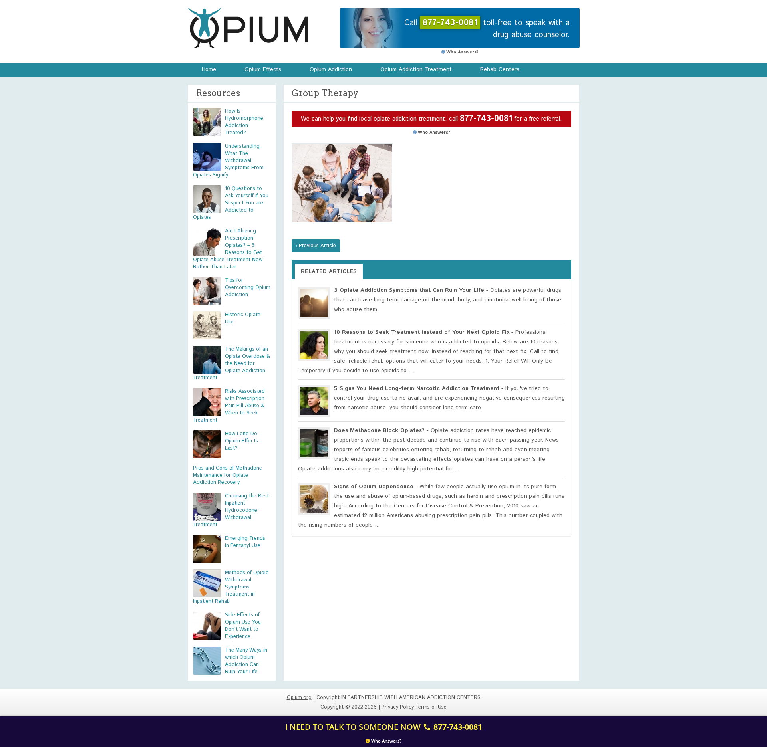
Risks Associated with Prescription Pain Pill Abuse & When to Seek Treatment (229, 406)
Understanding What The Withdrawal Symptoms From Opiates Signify (228, 161)
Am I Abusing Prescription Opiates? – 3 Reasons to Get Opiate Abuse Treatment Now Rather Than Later (227, 249)
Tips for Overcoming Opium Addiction (247, 288)
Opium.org (248, 28)
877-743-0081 (486, 119)
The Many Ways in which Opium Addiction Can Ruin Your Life (246, 661)
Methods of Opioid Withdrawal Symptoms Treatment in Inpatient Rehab (231, 587)
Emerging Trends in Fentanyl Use (245, 542)
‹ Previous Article (316, 246)
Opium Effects (262, 69)
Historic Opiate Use (242, 318)
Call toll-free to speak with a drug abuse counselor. (487, 29)
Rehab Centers (499, 69)
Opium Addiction (331, 69)
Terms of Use (431, 707)
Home (209, 69)
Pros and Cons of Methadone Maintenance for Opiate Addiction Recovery (227, 475)
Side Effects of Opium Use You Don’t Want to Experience (243, 625)
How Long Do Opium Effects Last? (241, 441)
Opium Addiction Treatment (416, 69)
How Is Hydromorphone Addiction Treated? (244, 122)
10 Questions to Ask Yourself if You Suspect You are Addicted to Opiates (230, 203)
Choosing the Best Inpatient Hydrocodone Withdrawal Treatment (231, 510)
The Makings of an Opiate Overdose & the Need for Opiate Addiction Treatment (231, 363)
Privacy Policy (398, 707)
